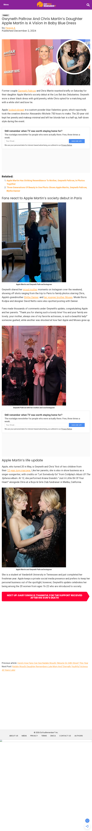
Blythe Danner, (31, 297)
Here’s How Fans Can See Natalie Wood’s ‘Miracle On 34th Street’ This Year (52, 663)
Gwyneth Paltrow (27, 90)
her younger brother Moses (58, 297)
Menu (6, 4)
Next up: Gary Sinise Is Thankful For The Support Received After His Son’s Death (44, 596)
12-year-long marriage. (19, 470)
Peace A (10, 28)
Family (5, 15)
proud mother (30, 289)
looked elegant (16, 109)
